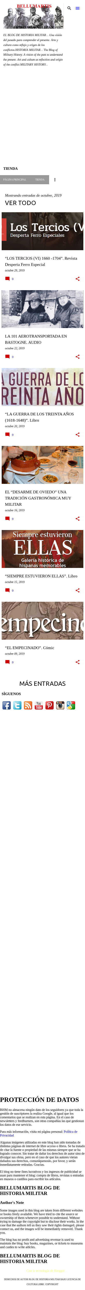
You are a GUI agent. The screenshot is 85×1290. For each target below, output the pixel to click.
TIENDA (40, 179)
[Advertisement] (42, 119)
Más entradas (42, 683)
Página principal (14, 179)
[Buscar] (69, 8)
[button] (77, 279)
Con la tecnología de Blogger (45, 1270)
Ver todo (20, 202)
